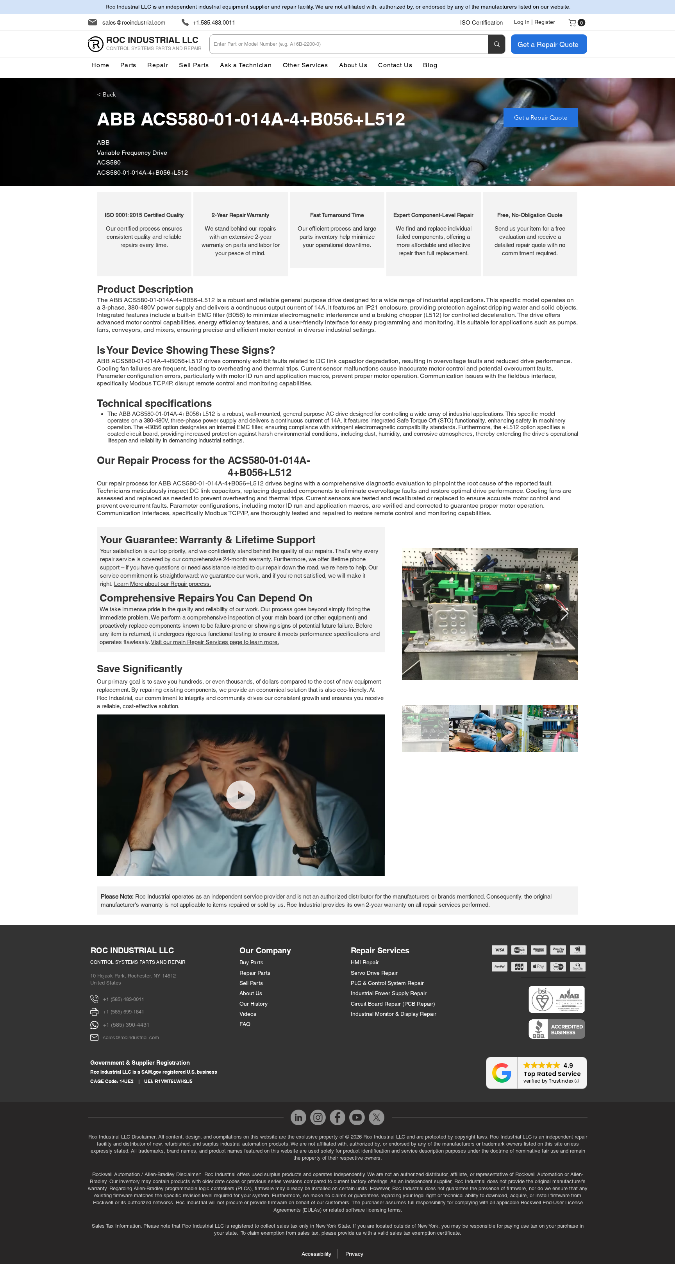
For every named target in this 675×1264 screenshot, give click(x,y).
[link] (577, 23)
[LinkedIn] (298, 1117)
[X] (376, 1117)
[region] (144, 234)
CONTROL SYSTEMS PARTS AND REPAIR (138, 962)
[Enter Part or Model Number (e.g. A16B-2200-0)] (496, 44)
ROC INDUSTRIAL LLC (132, 950)
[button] (305, 65)
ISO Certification (481, 22)
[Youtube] (357, 1117)
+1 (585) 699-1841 (123, 1012)
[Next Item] (564, 613)
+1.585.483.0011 (214, 22)
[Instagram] (318, 1117)
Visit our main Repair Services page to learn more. (215, 642)
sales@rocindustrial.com (134, 22)
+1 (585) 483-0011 (123, 999)
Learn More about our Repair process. (162, 583)
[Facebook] (337, 1117)
